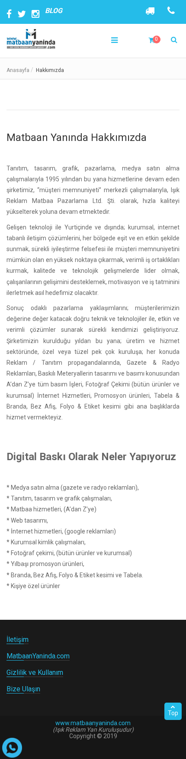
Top (173, 713)
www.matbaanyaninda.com (93, 723)
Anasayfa (17, 70)
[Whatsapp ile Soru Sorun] (12, 748)
